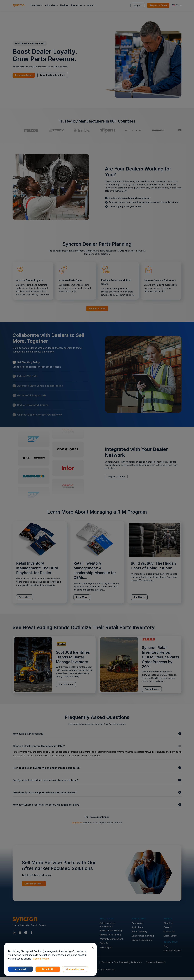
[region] (50, 959)
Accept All (20, 969)
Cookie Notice (41, 958)
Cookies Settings (75, 969)
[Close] (93, 948)
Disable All (47, 969)
